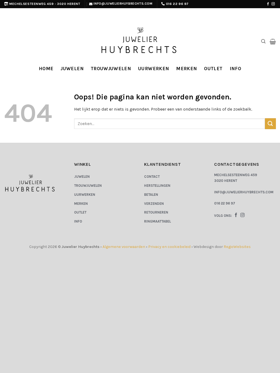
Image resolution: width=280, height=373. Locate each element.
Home (46, 68)
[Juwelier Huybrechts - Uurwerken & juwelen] (140, 41)
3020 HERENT (225, 181)
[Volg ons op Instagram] (273, 4)
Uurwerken (153, 68)
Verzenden (154, 204)
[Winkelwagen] (273, 41)
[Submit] (270, 123)
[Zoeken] (263, 41)
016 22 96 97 (177, 4)
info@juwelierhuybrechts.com (123, 3)
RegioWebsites (237, 246)
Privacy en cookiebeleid (169, 246)
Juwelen (71, 68)
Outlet (213, 68)
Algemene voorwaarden (124, 246)
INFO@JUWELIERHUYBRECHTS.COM (243, 192)
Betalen (151, 195)
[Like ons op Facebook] (268, 4)
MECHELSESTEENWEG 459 (235, 175)
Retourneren (156, 212)
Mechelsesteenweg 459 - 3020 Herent (44, 4)
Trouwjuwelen (111, 68)
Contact (152, 176)
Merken (186, 68)
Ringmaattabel (157, 221)
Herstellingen (157, 185)
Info (235, 68)
